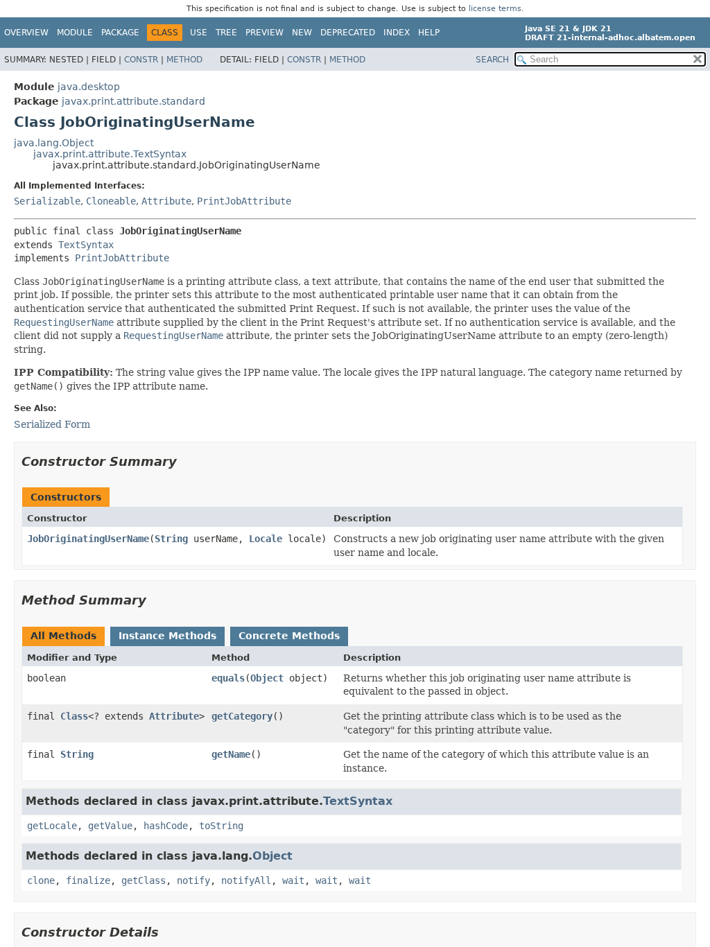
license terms (495, 8)
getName (230, 754)
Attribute (166, 201)
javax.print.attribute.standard (133, 101)
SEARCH (492, 59)
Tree (226, 32)
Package (120, 32)
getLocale (52, 825)
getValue (110, 825)
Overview (26, 32)
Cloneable (111, 201)
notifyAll (246, 880)
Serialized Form (52, 424)
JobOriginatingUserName (88, 538)
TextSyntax (86, 244)
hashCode (166, 825)
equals (228, 678)
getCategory (241, 716)
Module (75, 32)
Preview (264, 32)
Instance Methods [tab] (167, 635)
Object (267, 678)
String (171, 538)
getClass (143, 880)
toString (221, 825)
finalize (88, 880)
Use (198, 32)
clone (41, 880)
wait (293, 880)
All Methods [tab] (63, 635)
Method (184, 59)
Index (396, 32)
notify (193, 880)
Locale (265, 538)
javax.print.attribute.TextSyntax (110, 153)
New (302, 32)
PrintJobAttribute (244, 201)
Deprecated (347, 32)
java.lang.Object (54, 142)
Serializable (47, 201)
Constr (141, 59)
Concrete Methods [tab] (289, 635)
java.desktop (89, 86)
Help (429, 32)
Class (74, 716)
